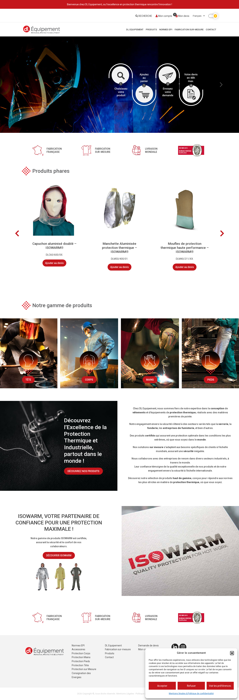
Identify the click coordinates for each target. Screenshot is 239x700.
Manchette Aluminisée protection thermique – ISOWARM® (119, 248)
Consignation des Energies (81, 675)
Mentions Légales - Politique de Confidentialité (139, 693)
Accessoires (78, 649)
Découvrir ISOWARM (58, 555)
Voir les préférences (220, 685)
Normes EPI (165, 29)
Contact (211, 29)
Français (197, 16)
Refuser (191, 685)
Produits (151, 29)
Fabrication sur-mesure (189, 29)
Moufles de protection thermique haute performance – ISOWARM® (185, 248)
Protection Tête (80, 665)
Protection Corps (81, 653)
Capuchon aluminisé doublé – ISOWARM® (54, 246)
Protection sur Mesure (84, 669)
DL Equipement (134, 29)
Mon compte (165, 16)
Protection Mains (81, 657)
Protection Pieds (81, 661)
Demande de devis (148, 645)
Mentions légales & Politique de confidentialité (191, 693)
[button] (232, 653)
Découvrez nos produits (83, 471)
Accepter (162, 685)
